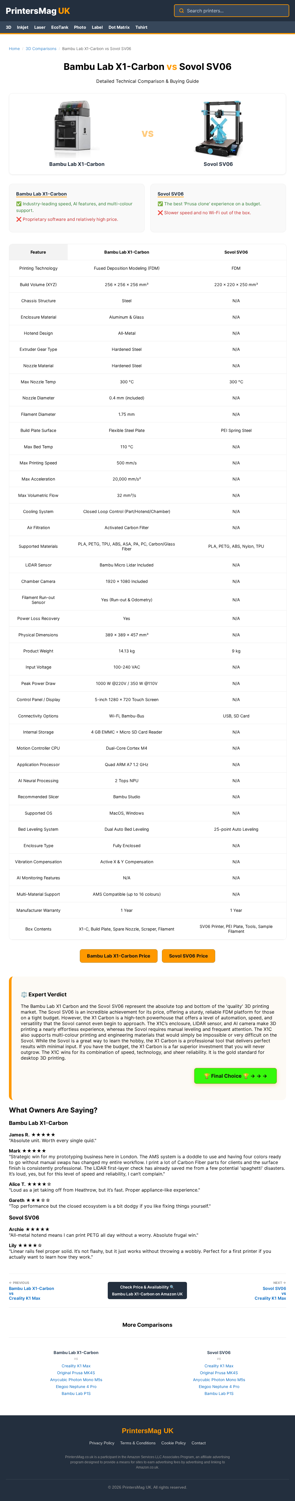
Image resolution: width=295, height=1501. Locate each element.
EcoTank (59, 27)
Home (14, 48)
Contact (199, 1443)
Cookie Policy (173, 1443)
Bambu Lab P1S (76, 1393)
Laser (40, 27)
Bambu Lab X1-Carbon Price (118, 956)
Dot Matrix (119, 27)
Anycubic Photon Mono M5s (76, 1379)
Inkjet (23, 27)
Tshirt (141, 27)
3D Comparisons (41, 48)
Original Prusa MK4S (76, 1372)
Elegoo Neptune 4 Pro (76, 1386)
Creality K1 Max (76, 1366)
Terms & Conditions (138, 1443)
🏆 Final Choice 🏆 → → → (235, 1076)
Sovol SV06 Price (188, 956)
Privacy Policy (101, 1443)
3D (8, 27)
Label (97, 27)
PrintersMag (38, 11)
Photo (80, 27)
